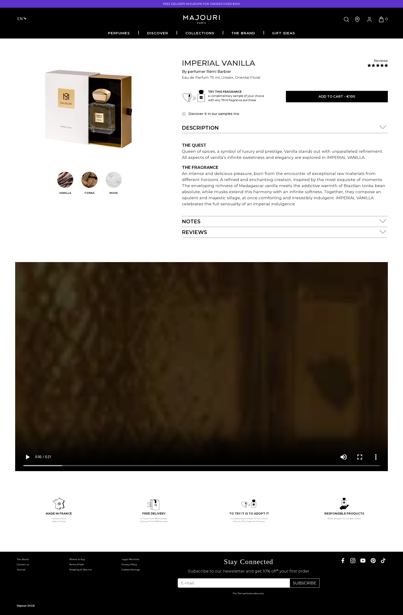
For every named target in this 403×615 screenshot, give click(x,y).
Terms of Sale (76, 564)
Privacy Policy (129, 564)
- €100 (337, 96)
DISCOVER (157, 33)
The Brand (23, 559)
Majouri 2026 (26, 605)
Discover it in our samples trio (213, 114)
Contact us (23, 564)
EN (20, 18)
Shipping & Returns (80, 569)
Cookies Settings (131, 569)
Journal (21, 569)
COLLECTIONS (199, 33)
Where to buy (77, 559)
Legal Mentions (130, 559)
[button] (378, 65)
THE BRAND (243, 33)
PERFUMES (119, 33)
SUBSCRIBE (304, 582)
